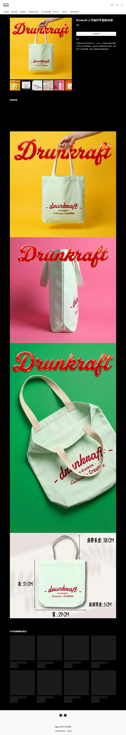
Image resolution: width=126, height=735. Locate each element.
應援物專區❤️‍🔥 (74, 12)
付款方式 (56, 12)
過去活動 (14, 12)
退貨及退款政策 (33, 12)
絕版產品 (23, 12)
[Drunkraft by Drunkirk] (6, 5)
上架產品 (6, 12)
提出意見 (69, 731)
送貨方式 (65, 12)
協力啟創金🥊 (46, 12)
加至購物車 (96, 34)
